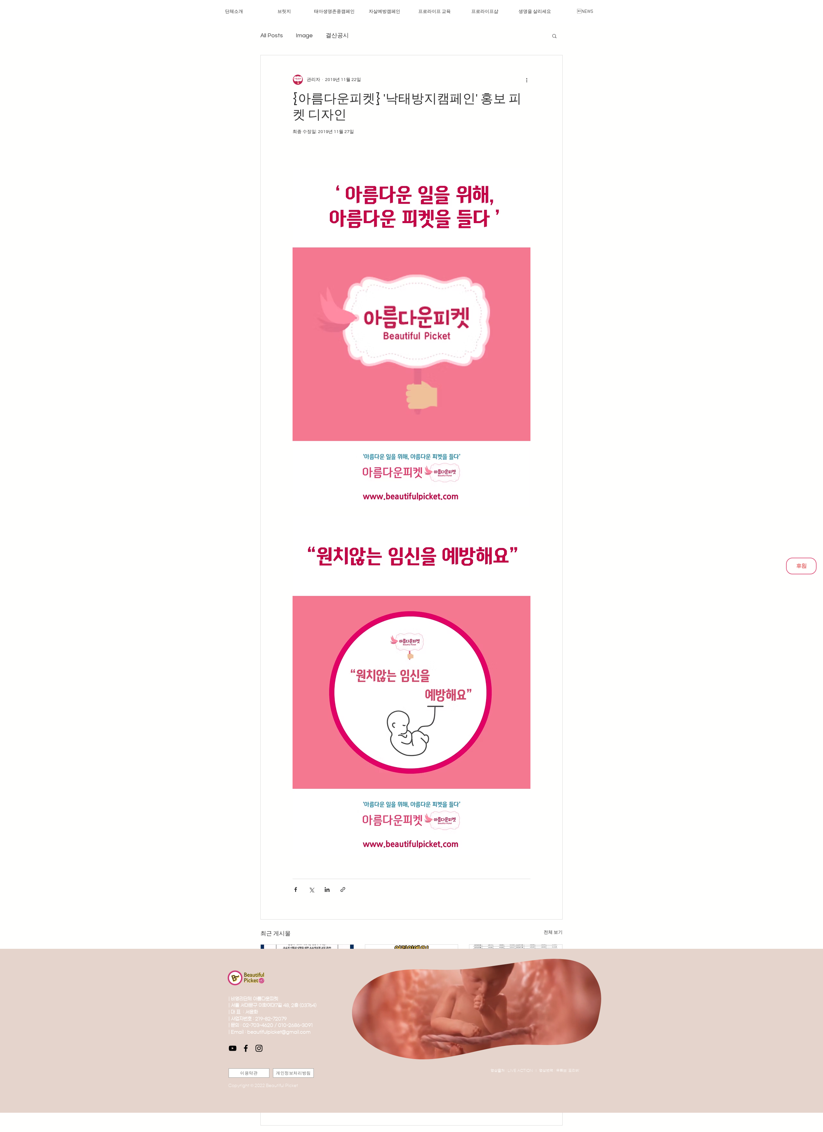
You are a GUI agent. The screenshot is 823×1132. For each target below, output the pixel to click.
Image (304, 35)
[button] (554, 35)
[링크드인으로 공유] (327, 889)
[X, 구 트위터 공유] (311, 889)
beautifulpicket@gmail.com (279, 1032)
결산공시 (337, 35)
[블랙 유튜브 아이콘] (232, 1048)
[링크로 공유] (343, 889)
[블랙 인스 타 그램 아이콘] (259, 1048)
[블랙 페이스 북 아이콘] (245, 1048)
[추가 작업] (526, 80)
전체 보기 (553, 932)
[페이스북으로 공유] (296, 889)
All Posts (271, 35)
